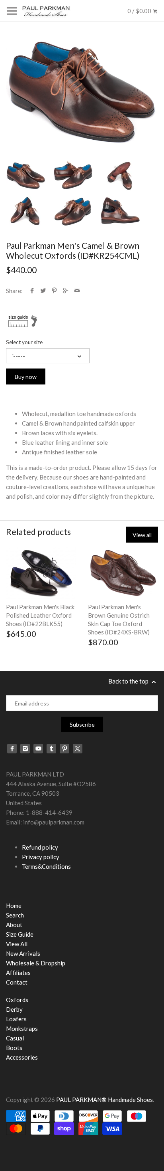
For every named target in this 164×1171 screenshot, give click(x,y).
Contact (16, 982)
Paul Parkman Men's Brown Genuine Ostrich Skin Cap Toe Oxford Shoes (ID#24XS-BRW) (119, 619)
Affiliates (18, 972)
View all (142, 534)
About (14, 924)
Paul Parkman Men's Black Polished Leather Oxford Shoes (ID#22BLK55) (40, 615)
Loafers (16, 1018)
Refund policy (40, 847)
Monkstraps (22, 1028)
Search (15, 915)
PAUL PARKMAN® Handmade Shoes (104, 1099)
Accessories (22, 1057)
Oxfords (17, 999)
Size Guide (19, 934)
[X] (77, 748)
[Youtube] (38, 748)
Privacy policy (40, 856)
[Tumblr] (51, 748)
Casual (15, 1038)
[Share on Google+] (65, 290)
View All (16, 943)
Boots (14, 1047)
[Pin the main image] (54, 290)
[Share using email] (77, 290)
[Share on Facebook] (32, 290)
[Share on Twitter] (43, 290)
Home (13, 905)
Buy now (26, 376)
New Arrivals (23, 953)
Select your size (24, 342)
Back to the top (129, 681)
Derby (14, 1009)
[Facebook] (12, 748)
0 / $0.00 (139, 10)
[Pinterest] (64, 748)
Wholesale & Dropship (35, 963)
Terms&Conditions (46, 866)
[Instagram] (25, 748)
